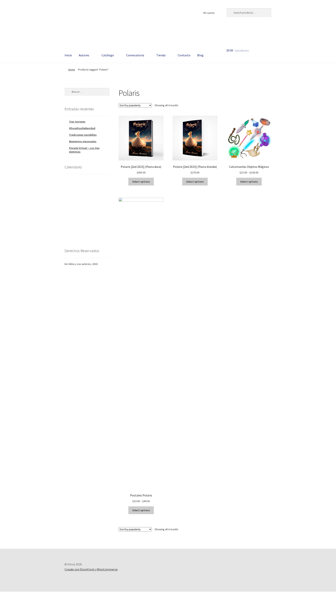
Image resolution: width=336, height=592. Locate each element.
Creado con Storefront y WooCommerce (91, 569)
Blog (200, 55)
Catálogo (108, 55)
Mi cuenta (208, 13)
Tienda (160, 55)
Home (71, 69)
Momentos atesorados (82, 141)
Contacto (184, 55)
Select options (141, 181)
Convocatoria (135, 55)
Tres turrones (77, 121)
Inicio (68, 55)
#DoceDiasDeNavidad (82, 128)
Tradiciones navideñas (83, 135)
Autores (84, 55)
